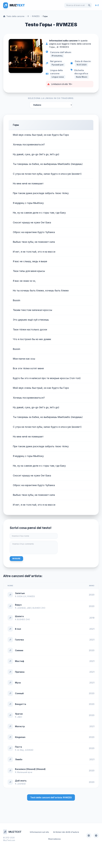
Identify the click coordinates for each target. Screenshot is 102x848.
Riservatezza (54, 839)
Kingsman (20, 737)
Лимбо (18, 759)
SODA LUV (21, 596)
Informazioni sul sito (39, 832)
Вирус (18, 604)
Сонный (19, 693)
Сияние (19, 650)
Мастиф (19, 661)
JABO (29, 608)
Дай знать (21, 780)
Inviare (16, 558)
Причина (19, 672)
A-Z (97, 5)
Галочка (19, 639)
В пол (18, 629)
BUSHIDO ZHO (39, 608)
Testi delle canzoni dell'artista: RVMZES (51, 797)
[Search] (89, 5)
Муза (18, 682)
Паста (18, 746)
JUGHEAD (21, 608)
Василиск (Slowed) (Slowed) (30, 769)
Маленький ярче (24, 772)
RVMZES (36, 16)
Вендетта (20, 704)
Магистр (20, 726)
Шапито (19, 616)
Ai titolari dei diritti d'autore (66, 832)
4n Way (20, 750)
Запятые (20, 593)
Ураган (19, 713)
